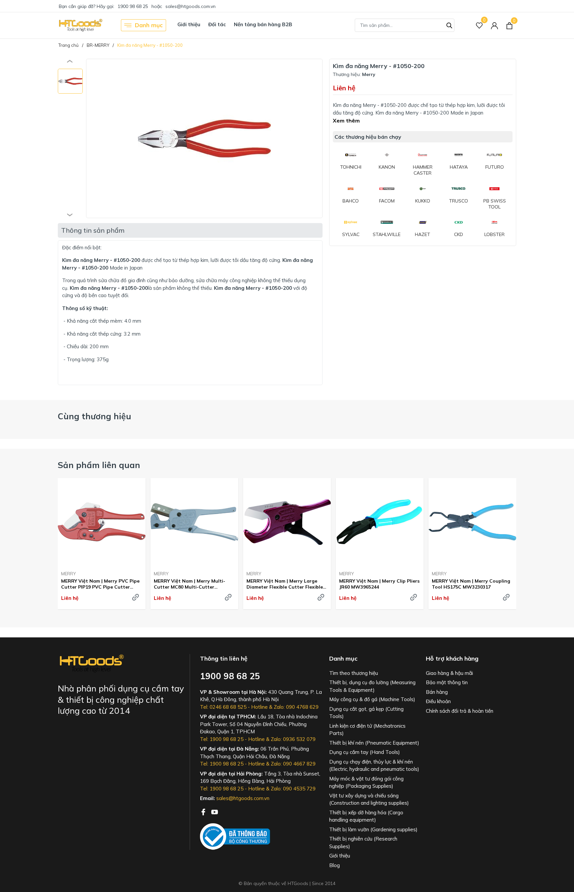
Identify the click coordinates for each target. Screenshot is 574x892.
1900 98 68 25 (133, 6)
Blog (334, 865)
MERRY (68, 573)
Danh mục (149, 25)
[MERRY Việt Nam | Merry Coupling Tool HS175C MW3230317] (472, 522)
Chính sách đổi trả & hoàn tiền (459, 711)
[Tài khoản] (494, 25)
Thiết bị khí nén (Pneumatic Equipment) (374, 743)
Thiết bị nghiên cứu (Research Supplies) (363, 843)
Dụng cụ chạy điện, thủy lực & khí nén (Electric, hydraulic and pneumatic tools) (374, 765)
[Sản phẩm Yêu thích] (479, 25)
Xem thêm (346, 120)
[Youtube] (214, 811)
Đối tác (217, 24)
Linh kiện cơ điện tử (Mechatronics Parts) (367, 730)
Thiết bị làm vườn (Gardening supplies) (373, 829)
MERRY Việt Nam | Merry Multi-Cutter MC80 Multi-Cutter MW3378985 (189, 584)
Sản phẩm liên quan (99, 465)
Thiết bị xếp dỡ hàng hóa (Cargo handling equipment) (366, 816)
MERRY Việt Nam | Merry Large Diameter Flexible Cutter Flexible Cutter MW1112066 (284, 584)
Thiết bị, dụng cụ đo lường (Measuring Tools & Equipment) (372, 686)
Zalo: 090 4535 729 (293, 788)
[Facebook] (204, 811)
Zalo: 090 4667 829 (293, 764)
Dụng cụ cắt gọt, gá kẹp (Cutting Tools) (366, 713)
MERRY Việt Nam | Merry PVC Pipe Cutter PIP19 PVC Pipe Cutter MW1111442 (100, 584)
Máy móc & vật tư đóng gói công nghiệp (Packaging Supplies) (366, 782)
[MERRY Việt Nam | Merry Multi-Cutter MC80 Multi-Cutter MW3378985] (194, 522)
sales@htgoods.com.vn (190, 6)
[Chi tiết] (135, 597)
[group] (204, 138)
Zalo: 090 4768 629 (296, 707)
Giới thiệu (188, 24)
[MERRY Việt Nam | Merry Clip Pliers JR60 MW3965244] (380, 522)
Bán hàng (437, 692)
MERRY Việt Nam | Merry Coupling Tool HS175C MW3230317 (471, 584)
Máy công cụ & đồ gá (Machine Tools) (372, 699)
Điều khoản (438, 701)
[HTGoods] (80, 25)
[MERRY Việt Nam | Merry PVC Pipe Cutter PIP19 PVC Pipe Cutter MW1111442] (101, 522)
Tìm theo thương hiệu (353, 673)
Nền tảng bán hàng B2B (263, 24)
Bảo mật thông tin (447, 682)
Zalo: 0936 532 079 (293, 739)
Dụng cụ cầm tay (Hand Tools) (364, 752)
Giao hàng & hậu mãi (449, 673)
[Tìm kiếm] (449, 24)
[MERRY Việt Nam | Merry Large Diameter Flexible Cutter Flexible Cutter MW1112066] (287, 522)
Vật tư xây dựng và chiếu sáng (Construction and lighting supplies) (369, 799)
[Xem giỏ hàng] (509, 25)
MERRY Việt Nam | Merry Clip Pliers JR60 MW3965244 (379, 584)
